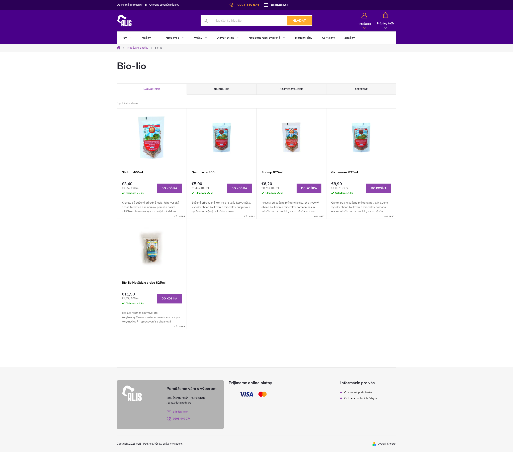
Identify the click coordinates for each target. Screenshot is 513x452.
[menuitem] (127, 38)
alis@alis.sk (180, 412)
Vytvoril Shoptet (387, 444)
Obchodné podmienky (129, 5)
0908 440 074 (182, 419)
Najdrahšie (221, 89)
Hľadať (299, 20)
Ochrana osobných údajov (164, 5)
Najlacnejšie (151, 89)
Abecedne (361, 89)
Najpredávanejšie (291, 89)
